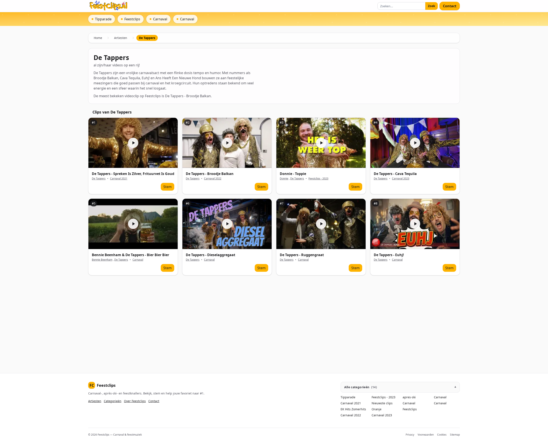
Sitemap (455, 434)
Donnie (284, 178)
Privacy (410, 434)
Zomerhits (358, 409)
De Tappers (99, 178)
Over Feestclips (135, 401)
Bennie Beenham (102, 259)
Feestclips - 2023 (318, 178)
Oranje (376, 409)
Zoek (431, 6)
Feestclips (102, 385)
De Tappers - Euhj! (389, 254)
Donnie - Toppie (293, 173)
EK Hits (346, 409)
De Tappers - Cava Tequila (395, 173)
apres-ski (409, 397)
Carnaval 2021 (118, 178)
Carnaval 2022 (212, 178)
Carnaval (138, 259)
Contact (449, 6)
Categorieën (112, 401)
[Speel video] (133, 143)
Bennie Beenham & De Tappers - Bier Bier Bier (130, 254)
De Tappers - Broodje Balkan (210, 173)
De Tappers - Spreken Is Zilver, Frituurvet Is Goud (133, 173)
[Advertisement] (216, 321)
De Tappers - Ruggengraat (302, 254)
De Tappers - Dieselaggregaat (210, 254)
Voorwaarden (426, 434)
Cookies (442, 434)
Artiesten (120, 38)
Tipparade (348, 397)
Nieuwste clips (382, 403)
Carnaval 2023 (400, 178)
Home (98, 38)
